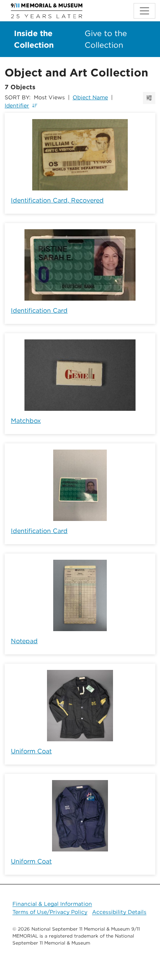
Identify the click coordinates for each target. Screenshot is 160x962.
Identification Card (39, 310)
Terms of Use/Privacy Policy (49, 912)
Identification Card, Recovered (57, 200)
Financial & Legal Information (52, 904)
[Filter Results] (149, 98)
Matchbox (26, 420)
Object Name (90, 97)
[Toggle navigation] (144, 11)
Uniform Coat (31, 751)
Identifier (17, 105)
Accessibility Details (119, 912)
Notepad (24, 641)
